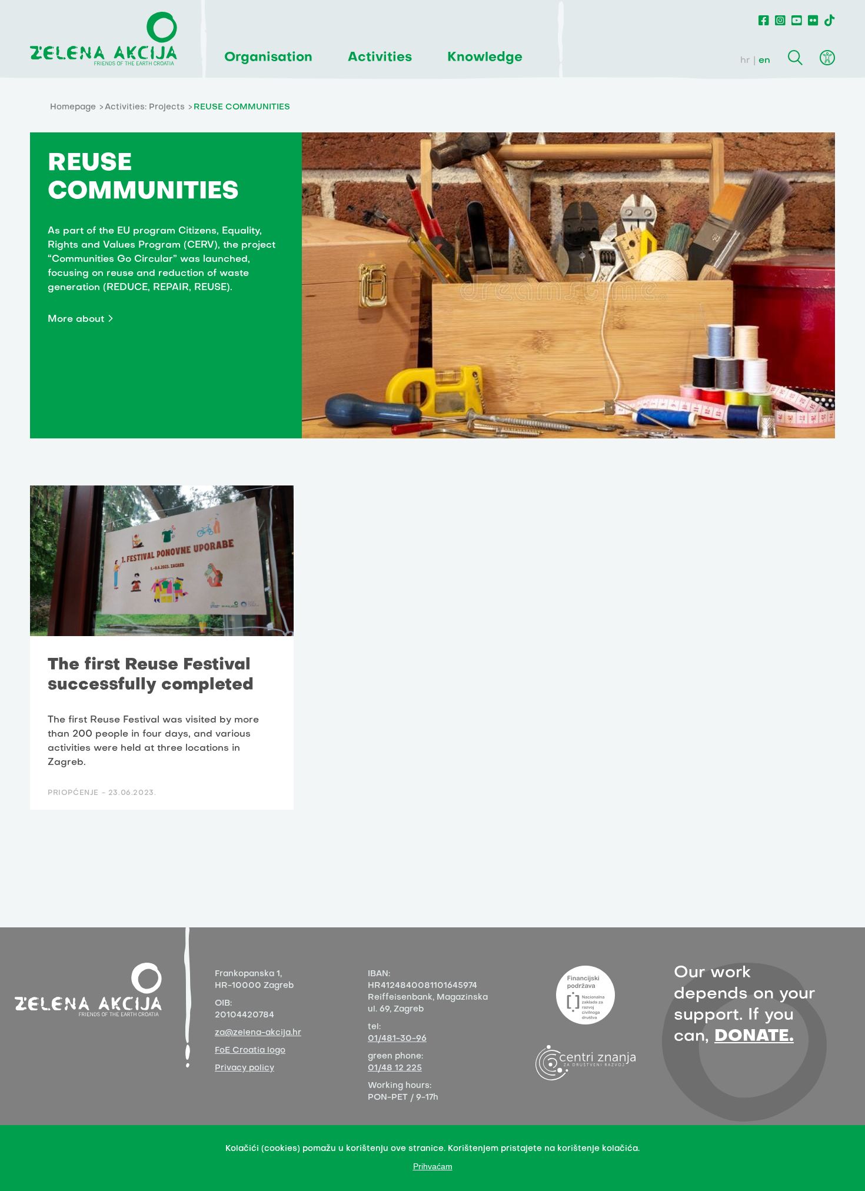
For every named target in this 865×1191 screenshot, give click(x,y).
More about (76, 319)
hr (745, 60)
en (764, 60)
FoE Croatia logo (250, 1050)
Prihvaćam (433, 1166)
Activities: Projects (145, 107)
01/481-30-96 (397, 1039)
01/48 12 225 (395, 1068)
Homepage (73, 107)
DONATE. (754, 1036)
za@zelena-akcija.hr (258, 1033)
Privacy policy (244, 1068)
